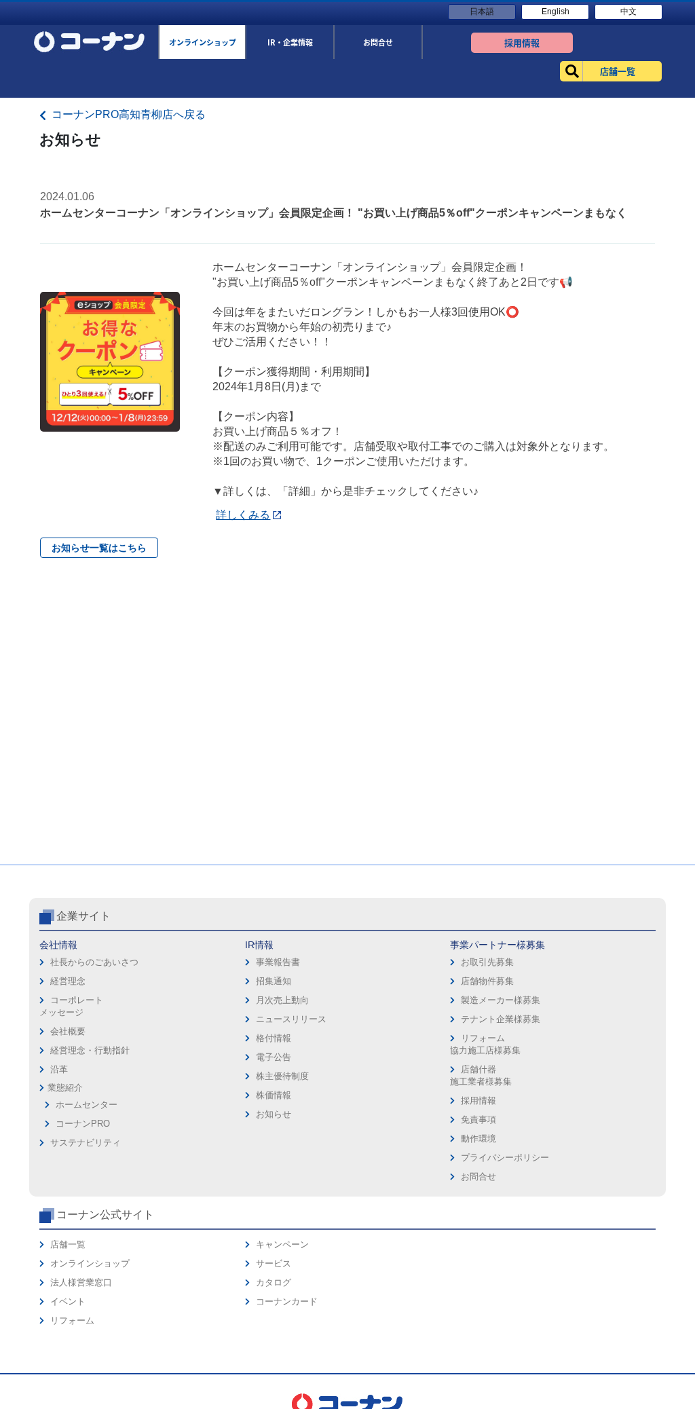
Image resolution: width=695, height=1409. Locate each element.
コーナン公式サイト (105, 1214)
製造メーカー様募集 (500, 1000)
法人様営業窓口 (81, 1282)
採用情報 (478, 1100)
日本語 (482, 11)
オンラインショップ (90, 1263)
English (555, 11)
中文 (628, 11)
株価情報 (273, 1095)
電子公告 (273, 1057)
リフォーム (72, 1320)
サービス (273, 1263)
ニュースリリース (291, 1019)
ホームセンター (86, 1105)
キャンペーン (282, 1244)
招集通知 (273, 981)
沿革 (59, 1069)
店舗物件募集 (487, 981)
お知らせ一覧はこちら (99, 547)
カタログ (273, 1282)
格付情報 (273, 1038)
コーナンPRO (83, 1124)
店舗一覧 (68, 1244)
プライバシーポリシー (505, 1157)
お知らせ (273, 1114)
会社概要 (68, 1031)
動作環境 (478, 1138)
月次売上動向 (282, 1000)
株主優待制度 (282, 1076)
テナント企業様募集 (500, 1019)
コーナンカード (287, 1301)
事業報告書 (278, 962)
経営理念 (68, 981)
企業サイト (83, 916)
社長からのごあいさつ (94, 962)
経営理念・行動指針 (90, 1050)
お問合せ (478, 1176)
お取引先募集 (487, 962)
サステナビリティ (85, 1143)
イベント (68, 1301)
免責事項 (478, 1119)
